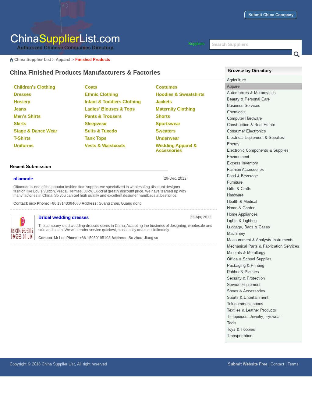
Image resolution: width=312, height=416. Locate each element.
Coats (91, 87)
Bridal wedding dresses (63, 217)
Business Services (243, 105)
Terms (293, 364)
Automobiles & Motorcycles (251, 92)
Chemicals (236, 112)
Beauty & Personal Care (248, 99)
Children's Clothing (34, 87)
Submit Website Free (247, 364)
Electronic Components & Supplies (258, 150)
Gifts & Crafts (239, 188)
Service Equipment (244, 284)
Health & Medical (242, 201)
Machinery (236, 233)
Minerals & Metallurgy (246, 252)
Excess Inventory (242, 163)
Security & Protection (246, 278)
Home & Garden (241, 208)
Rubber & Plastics (243, 272)
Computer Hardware (244, 118)
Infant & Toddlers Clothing (113, 101)
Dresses (22, 94)
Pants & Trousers (103, 116)
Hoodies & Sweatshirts (180, 94)
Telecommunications (245, 303)
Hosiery (22, 101)
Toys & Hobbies (241, 329)
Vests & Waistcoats (105, 145)
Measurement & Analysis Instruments (260, 240)
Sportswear (168, 123)
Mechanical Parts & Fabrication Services (263, 246)
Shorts (163, 116)
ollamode (23, 178)
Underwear (167, 138)
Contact (277, 364)
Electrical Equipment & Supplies (255, 137)
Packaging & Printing (245, 265)
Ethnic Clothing (101, 94)
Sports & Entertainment (247, 297)
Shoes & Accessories (246, 291)
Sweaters (166, 131)
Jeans (20, 109)
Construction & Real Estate (251, 124)
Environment (238, 156)
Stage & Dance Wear (35, 131)
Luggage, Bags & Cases (248, 227)
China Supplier (54, 364)
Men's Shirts (27, 116)
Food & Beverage (242, 176)
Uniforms (24, 145)
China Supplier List (32, 59)
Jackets (164, 101)
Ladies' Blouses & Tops (110, 109)
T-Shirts (22, 138)
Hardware (235, 195)
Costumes (166, 87)
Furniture (235, 182)
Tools (231, 323)
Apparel (63, 59)
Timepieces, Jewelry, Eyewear (254, 316)
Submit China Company (270, 14)
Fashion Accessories (245, 169)
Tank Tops (95, 138)
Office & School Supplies (249, 259)
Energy (233, 144)
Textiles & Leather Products (251, 310)
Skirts (20, 123)
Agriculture (236, 80)
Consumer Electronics (246, 131)
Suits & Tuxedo (101, 131)
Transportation (239, 335)
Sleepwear (96, 123)
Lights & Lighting (242, 220)
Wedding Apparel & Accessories (176, 148)
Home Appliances (242, 214)
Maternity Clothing (175, 109)
